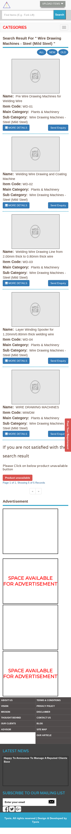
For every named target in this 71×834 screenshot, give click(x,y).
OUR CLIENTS (8, 723)
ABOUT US (7, 700)
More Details (17, 127)
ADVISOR (6, 729)
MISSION (5, 712)
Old (63, 52)
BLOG (40, 723)
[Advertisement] (30, 531)
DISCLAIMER (43, 712)
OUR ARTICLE (44, 735)
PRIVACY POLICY (46, 706)
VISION (4, 706)
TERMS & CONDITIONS (49, 700)
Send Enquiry (58, 127)
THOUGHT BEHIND (11, 717)
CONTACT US (44, 717)
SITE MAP (42, 729)
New (52, 52)
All (41, 52)
